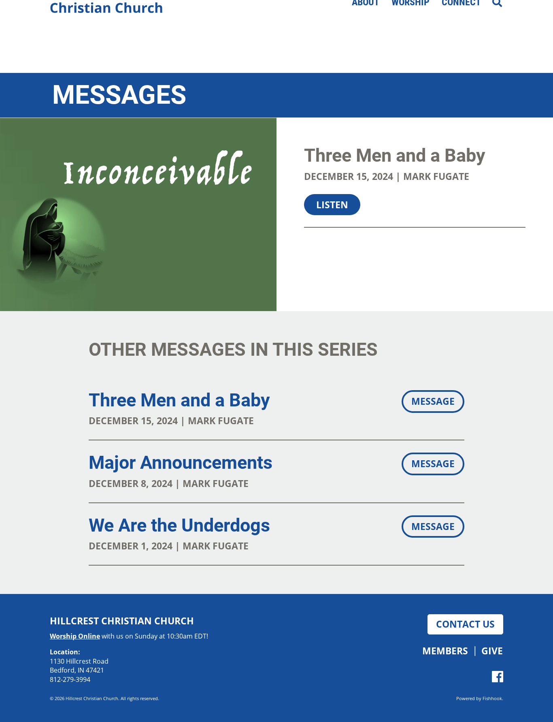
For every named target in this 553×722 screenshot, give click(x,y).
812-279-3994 (70, 679)
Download (389, 241)
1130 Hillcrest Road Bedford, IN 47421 (79, 666)
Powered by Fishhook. (479, 698)
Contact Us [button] (465, 623)
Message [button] (433, 401)
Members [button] (445, 650)
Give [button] (492, 650)
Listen (332, 204)
